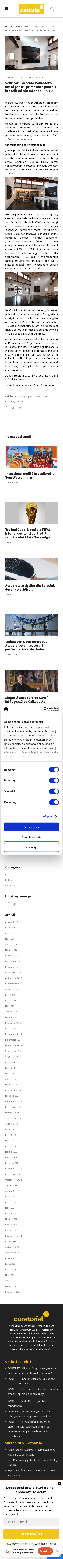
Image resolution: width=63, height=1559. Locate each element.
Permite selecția (31, 837)
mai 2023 (10, 1140)
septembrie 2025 (14, 983)
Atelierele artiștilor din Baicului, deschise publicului (30, 587)
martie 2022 (11, 1219)
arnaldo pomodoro (29, 396)
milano (9, 401)
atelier (46, 396)
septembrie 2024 (14, 1051)
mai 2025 (10, 1006)
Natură (9, 880)
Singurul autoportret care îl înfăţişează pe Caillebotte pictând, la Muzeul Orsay (26, 701)
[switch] (54, 780)
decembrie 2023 (13, 1101)
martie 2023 (11, 1151)
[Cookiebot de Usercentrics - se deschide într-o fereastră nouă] (44, 709)
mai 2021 (10, 1275)
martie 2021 (11, 1286)
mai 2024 (10, 1073)
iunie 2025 (10, 1000)
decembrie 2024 (13, 1034)
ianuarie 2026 (12, 961)
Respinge (31, 847)
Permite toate (31, 826)
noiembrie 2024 (13, 1039)
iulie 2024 (10, 1062)
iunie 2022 (10, 1202)
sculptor (20, 401)
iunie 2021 (10, 1269)
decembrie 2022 (13, 1168)
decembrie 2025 (13, 967)
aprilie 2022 (11, 1213)
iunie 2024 (10, 1067)
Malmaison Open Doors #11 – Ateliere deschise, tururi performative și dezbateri (27, 645)
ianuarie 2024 (12, 1095)
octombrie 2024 (13, 1045)
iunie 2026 (10, 933)
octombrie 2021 (13, 1247)
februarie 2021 (13, 1291)
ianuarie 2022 (12, 1230)
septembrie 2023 (14, 1118)
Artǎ (18, 26)
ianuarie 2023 (12, 1163)
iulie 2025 (10, 995)
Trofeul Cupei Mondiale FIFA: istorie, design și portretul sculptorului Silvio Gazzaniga (27, 533)
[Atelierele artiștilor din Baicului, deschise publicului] (31, 569)
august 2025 (11, 989)
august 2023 (11, 1123)
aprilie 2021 (11, 1280)
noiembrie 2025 (13, 972)
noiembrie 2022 (13, 1174)
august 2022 (11, 1191)
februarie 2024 (13, 1090)
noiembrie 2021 (13, 1241)
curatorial (9, 26)
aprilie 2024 (11, 1079)
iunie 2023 (10, 1135)
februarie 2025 (13, 1023)
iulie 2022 (10, 1196)
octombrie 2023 (13, 1112)
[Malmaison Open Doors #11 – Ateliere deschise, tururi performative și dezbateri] (31, 625)
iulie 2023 (10, 1129)
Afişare (47, 816)
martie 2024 (11, 1084)
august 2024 (11, 1056)
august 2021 (11, 1258)
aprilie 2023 (11, 1146)
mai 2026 (10, 939)
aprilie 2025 (11, 1011)
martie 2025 (11, 1017)
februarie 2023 (13, 1157)
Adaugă (43, 1551)
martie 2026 (11, 950)
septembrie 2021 (14, 1252)
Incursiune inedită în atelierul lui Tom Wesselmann (30, 475)
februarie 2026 (13, 955)
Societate (10, 885)
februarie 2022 (13, 1224)
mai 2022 (10, 1207)
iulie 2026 (10, 927)
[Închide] (57, 1551)
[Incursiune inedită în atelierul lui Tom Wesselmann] (31, 457)
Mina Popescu (36, 77)
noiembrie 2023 (13, 1107)
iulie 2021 (10, 1263)
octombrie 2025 (13, 978)
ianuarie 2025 (12, 1028)
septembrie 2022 (14, 1185)
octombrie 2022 (13, 1179)
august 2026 (11, 922)
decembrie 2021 (13, 1235)
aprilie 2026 (11, 944)
